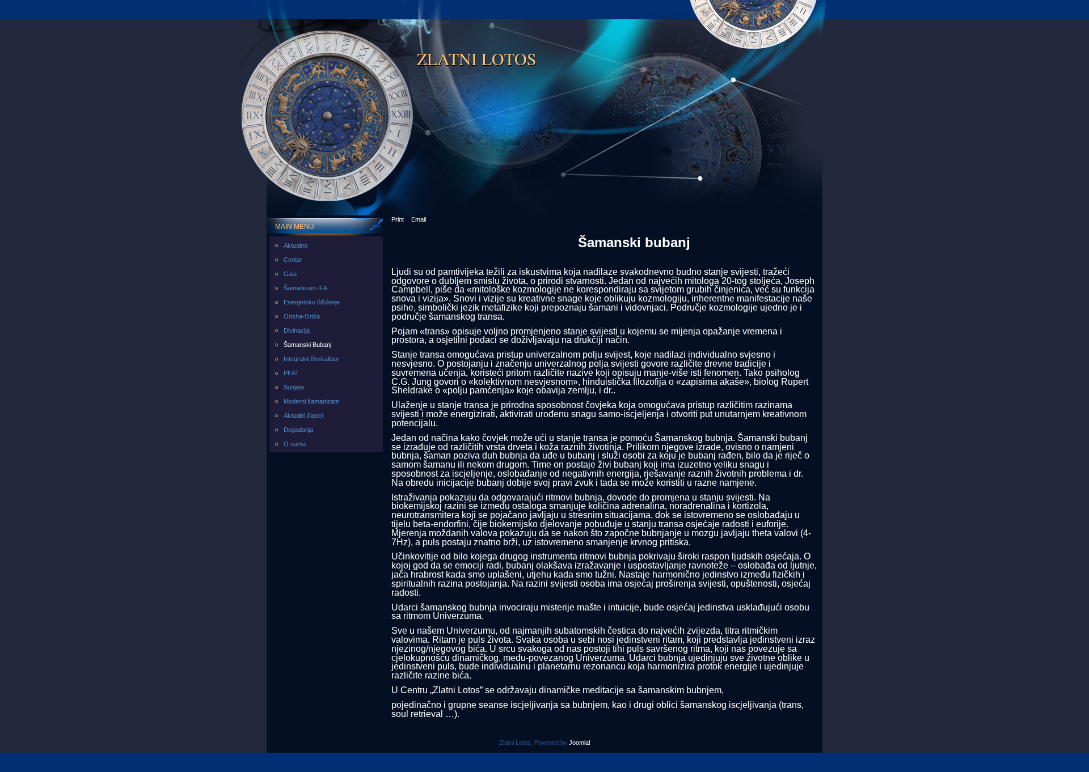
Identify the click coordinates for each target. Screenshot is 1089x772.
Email (418, 219)
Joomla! (579, 742)
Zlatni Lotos (477, 58)
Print (397, 219)
